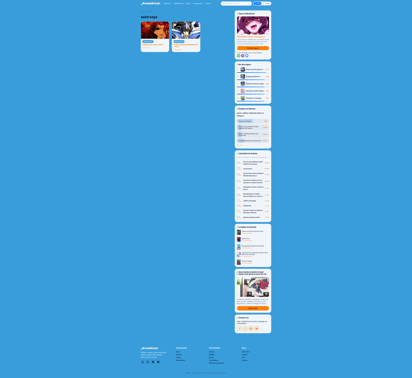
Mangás (212, 354)
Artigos (178, 357)
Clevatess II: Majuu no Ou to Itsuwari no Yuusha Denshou (253, 181)
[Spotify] (238, 55)
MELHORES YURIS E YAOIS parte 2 (251, 37)
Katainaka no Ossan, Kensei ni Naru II (253, 188)
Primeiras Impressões (217, 363)
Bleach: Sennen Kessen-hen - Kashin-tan (254, 69)
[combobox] (234, 4)
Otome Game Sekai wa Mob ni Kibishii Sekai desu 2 (253, 174)
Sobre (208, 3)
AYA (243, 357)
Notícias (167, 3)
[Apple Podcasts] (242, 55)
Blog (187, 3)
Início (142, 11)
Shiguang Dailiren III (253, 76)
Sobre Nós (245, 352)
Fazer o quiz (253, 308)
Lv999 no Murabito (249, 201)
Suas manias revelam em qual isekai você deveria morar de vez (253, 273)
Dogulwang (247, 205)
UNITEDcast (178, 3)
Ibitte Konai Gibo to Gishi (251, 217)
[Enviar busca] (249, 4)
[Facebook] (250, 328)
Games (211, 357)
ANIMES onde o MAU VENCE (152, 45)
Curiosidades (213, 360)
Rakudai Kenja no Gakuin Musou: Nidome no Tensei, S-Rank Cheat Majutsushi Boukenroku (253, 195)
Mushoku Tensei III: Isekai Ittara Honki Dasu (255, 84)
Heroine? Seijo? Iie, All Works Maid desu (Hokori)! (253, 211)
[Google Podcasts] (246, 55)
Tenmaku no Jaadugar (253, 98)
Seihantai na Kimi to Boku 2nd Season (255, 91)
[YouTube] (256, 328)
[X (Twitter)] (239, 328)
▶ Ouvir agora (253, 48)
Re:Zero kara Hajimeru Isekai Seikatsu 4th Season (253, 163)
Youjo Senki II (247, 169)
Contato (245, 360)
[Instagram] (245, 328)
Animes (211, 352)
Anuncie (244, 354)
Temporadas (198, 3)
